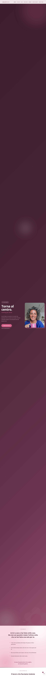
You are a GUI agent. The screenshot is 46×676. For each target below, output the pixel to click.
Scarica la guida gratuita (5, 328)
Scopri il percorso (6, 325)
